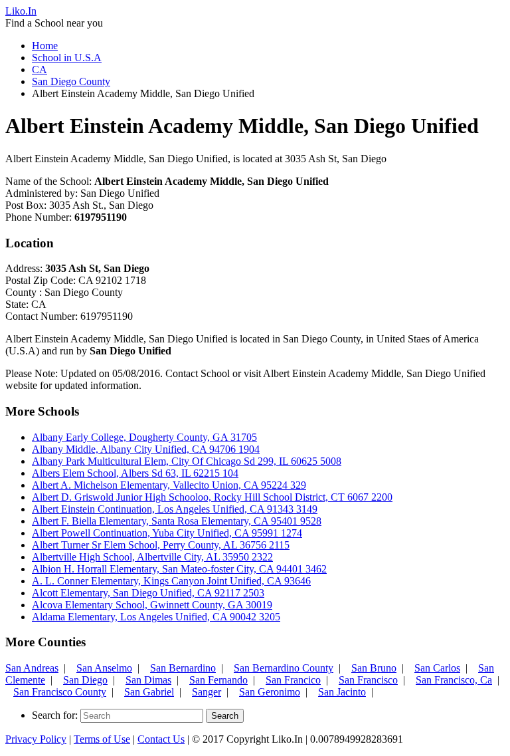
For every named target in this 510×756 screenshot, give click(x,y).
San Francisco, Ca (454, 680)
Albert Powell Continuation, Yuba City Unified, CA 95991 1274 (167, 533)
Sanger (206, 691)
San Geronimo (269, 691)
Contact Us (161, 739)
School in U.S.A (67, 57)
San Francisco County (59, 691)
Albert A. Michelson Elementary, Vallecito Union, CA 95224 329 (169, 485)
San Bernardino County (283, 668)
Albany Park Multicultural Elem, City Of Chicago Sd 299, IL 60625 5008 (186, 461)
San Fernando (218, 680)
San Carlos (437, 668)
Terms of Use (102, 739)
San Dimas (148, 680)
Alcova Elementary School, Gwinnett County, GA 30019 (152, 604)
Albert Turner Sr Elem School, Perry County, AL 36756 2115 (161, 545)
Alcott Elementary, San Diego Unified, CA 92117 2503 (148, 592)
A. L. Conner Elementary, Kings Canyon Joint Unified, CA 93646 (171, 580)
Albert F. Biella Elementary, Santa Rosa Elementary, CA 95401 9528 (176, 521)
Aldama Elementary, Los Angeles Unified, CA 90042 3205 (156, 616)
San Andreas (31, 668)
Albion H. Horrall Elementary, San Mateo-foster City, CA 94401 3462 (179, 568)
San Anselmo (104, 668)
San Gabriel (149, 691)
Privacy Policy (35, 739)
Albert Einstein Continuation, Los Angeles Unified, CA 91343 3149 (174, 509)
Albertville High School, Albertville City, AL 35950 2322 (152, 557)
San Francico (293, 680)
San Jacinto (342, 691)
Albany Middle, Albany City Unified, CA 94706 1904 (146, 449)
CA (39, 69)
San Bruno (373, 668)
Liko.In (21, 11)
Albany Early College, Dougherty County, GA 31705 (144, 437)
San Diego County (71, 81)
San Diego (85, 680)
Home (45, 45)
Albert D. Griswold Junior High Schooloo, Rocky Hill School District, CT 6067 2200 (212, 497)
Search (224, 716)
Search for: (55, 715)
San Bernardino (183, 668)
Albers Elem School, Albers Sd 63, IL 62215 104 (135, 473)
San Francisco (368, 680)
